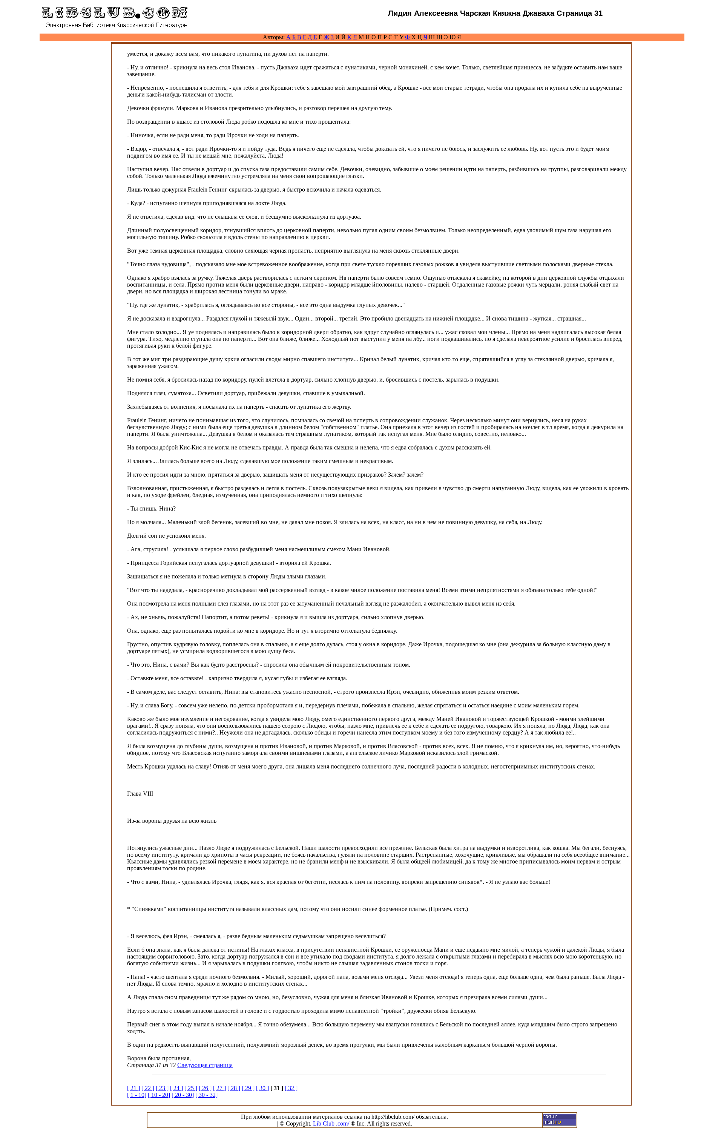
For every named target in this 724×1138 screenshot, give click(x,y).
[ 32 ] (291, 1088)
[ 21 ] (133, 1088)
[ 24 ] (176, 1088)
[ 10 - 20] (159, 1095)
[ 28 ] (233, 1088)
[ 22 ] (147, 1088)
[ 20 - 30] (183, 1095)
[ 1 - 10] (136, 1095)
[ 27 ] (219, 1088)
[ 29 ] (248, 1088)
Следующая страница (205, 1065)
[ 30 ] (262, 1088)
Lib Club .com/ (331, 1123)
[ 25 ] (190, 1088)
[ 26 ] (205, 1088)
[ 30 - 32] (206, 1095)
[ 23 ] (162, 1088)
